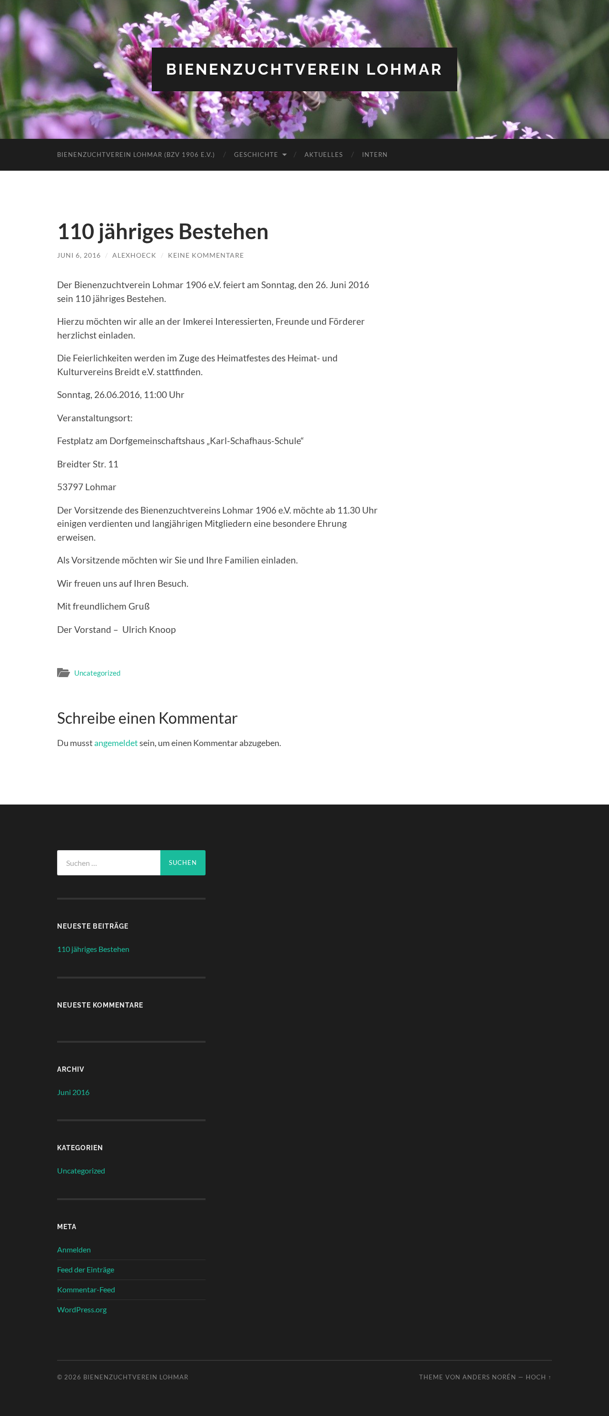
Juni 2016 (73, 1091)
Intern (375, 154)
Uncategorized (97, 673)
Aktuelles (323, 154)
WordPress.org (82, 1309)
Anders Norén (489, 1377)
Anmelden (74, 1249)
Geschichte (256, 154)
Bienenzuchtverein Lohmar (304, 69)
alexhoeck (134, 255)
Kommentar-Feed (86, 1289)
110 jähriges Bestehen (93, 948)
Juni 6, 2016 (79, 255)
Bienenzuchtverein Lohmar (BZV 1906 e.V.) (136, 154)
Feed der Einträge (85, 1269)
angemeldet (116, 742)
